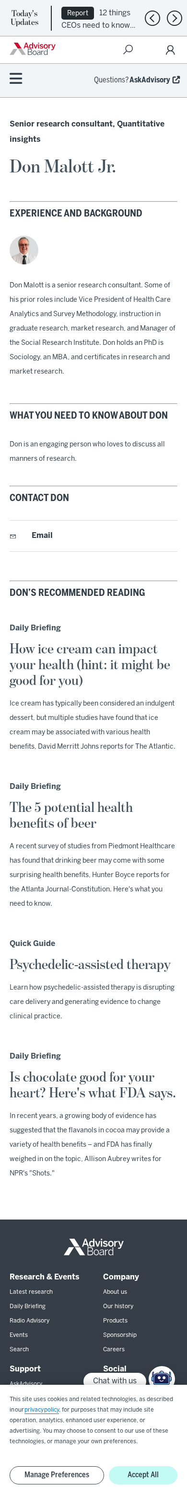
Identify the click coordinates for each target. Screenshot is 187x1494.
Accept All (143, 1475)
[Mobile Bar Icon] (16, 79)
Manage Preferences (56, 1475)
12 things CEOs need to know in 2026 (95, 25)
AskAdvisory (149, 80)
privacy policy (41, 1410)
